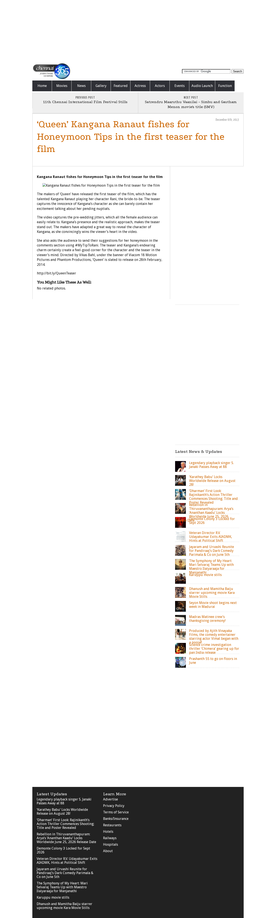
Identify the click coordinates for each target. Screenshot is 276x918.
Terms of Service (116, 812)
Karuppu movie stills (53, 897)
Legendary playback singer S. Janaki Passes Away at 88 (64, 801)
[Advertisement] (138, 31)
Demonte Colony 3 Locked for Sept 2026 (63, 850)
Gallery (101, 86)
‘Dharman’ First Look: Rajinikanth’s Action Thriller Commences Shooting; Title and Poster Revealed (65, 824)
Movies (61, 86)
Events (179, 86)
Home (42, 86)
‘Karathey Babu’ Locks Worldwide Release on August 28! (62, 812)
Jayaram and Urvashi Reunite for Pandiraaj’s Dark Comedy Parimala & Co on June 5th (65, 873)
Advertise (110, 799)
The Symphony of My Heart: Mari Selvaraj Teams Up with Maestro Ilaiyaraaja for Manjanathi (62, 887)
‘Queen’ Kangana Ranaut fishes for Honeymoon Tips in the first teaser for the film (130, 136)
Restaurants (112, 825)
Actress (140, 86)
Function (225, 86)
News (81, 86)
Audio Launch (202, 86)
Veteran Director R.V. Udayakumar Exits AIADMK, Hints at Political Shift (67, 861)
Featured (121, 86)
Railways (109, 838)
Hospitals (110, 844)
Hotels (108, 832)
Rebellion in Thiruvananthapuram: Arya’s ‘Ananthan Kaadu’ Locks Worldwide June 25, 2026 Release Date (66, 838)
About (108, 851)
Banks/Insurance (116, 819)
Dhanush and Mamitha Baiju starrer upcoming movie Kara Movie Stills (64, 906)
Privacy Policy (113, 806)
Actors (160, 86)
